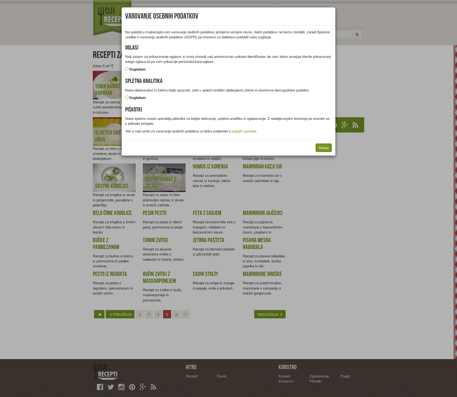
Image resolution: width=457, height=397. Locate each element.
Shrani (324, 147)
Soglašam (137, 69)
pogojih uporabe (244, 130)
